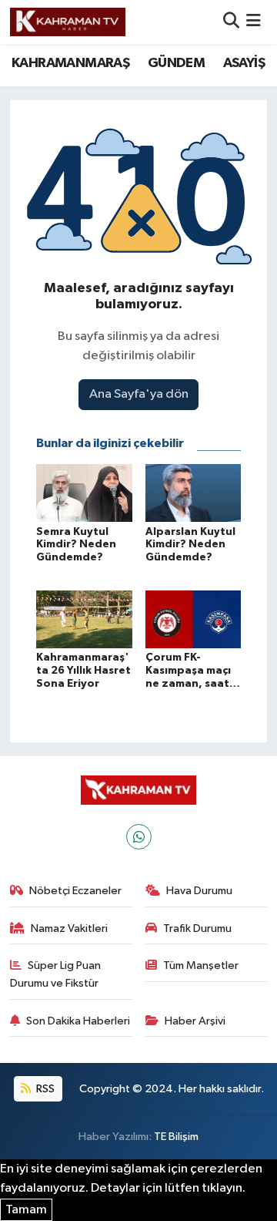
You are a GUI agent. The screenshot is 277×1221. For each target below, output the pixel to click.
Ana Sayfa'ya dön (139, 394)
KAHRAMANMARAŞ (70, 63)
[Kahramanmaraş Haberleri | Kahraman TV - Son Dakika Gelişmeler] (67, 21)
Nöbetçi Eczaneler (75, 890)
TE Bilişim (176, 1136)
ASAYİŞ (244, 63)
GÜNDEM (176, 63)
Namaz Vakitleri (69, 928)
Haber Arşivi (195, 1021)
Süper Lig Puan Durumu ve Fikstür (56, 974)
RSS (44, 1089)
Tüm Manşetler (201, 965)
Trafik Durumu (197, 928)
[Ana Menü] (253, 22)
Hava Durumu (199, 890)
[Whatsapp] (139, 836)
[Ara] (231, 22)
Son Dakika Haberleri (78, 1021)
